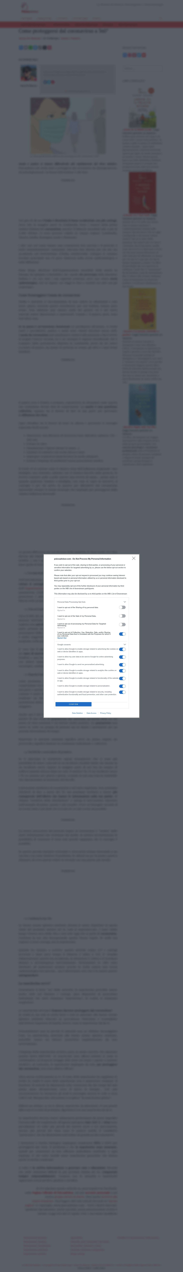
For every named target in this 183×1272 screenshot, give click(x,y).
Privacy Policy (105, 713)
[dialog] (91, 636)
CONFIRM (73, 704)
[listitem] (91, 602)
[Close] (134, 559)
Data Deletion (77, 713)
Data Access (91, 713)
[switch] (122, 607)
